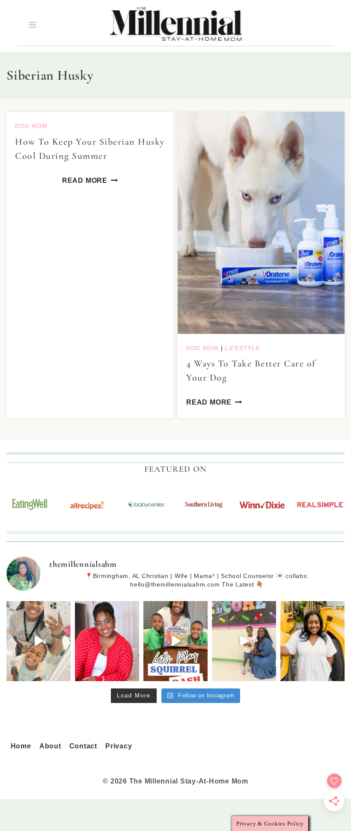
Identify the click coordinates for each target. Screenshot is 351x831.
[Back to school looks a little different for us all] (312, 641)
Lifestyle (242, 348)
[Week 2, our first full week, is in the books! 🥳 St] (38, 641)
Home (21, 746)
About (50, 746)
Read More (84, 180)
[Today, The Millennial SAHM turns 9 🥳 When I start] (107, 641)
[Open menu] (32, 25)
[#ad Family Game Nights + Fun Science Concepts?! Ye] (175, 641)
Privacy (118, 746)
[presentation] (261, 223)
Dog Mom (31, 125)
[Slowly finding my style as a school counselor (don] (244, 641)
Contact (83, 746)
